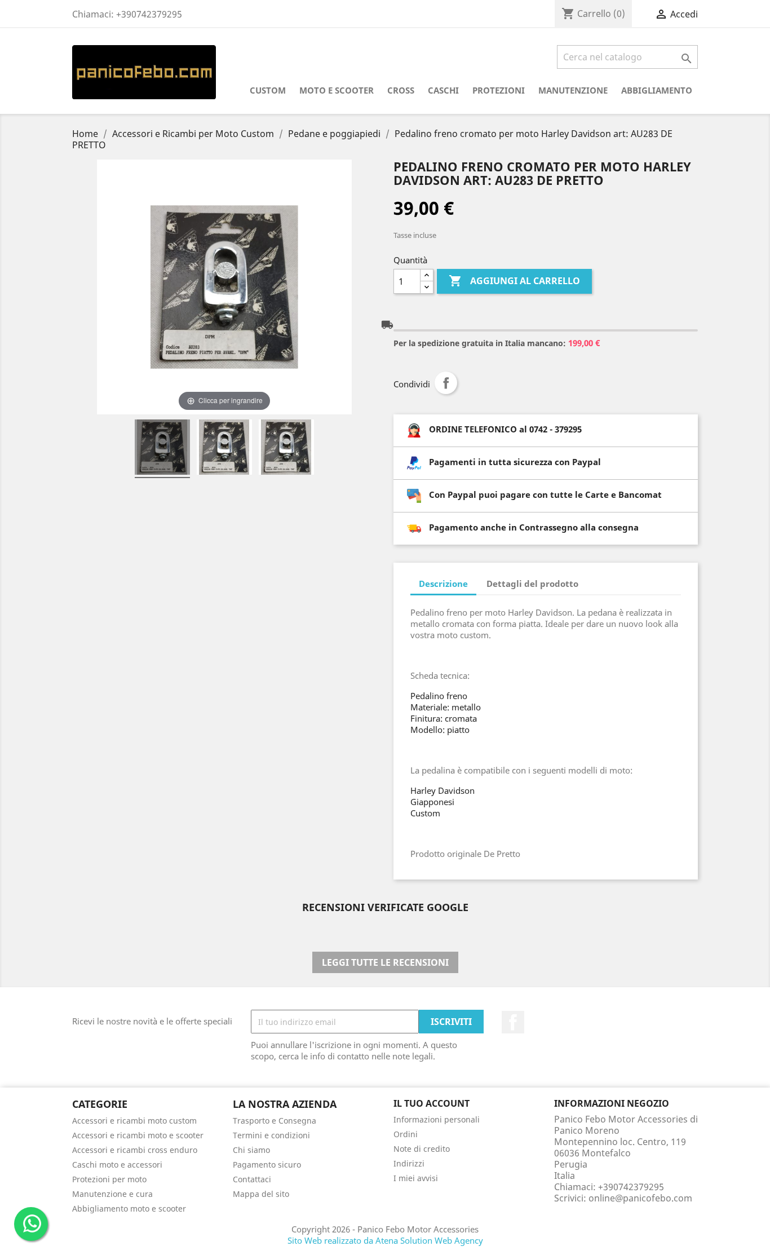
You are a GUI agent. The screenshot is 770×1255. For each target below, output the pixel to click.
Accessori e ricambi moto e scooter (137, 1135)
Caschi (443, 90)
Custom (268, 90)
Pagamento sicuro (267, 1164)
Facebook (513, 1022)
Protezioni (498, 90)
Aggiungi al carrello (514, 281)
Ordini (405, 1134)
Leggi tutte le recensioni (385, 962)
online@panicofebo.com (640, 1198)
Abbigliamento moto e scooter (129, 1208)
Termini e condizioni (271, 1135)
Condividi (446, 383)
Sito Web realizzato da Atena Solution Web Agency (385, 1240)
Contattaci (252, 1179)
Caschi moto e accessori (117, 1164)
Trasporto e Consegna (274, 1120)
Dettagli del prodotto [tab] (532, 583)
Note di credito (421, 1148)
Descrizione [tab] (443, 583)
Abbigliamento (656, 90)
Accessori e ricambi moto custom (134, 1120)
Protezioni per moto (109, 1179)
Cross (400, 90)
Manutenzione (573, 90)
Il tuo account (431, 1103)
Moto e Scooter (336, 90)
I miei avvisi (415, 1178)
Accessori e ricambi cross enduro (134, 1149)
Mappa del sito (261, 1193)
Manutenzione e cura (112, 1193)
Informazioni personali (436, 1119)
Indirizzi (408, 1163)
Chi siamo (251, 1149)
